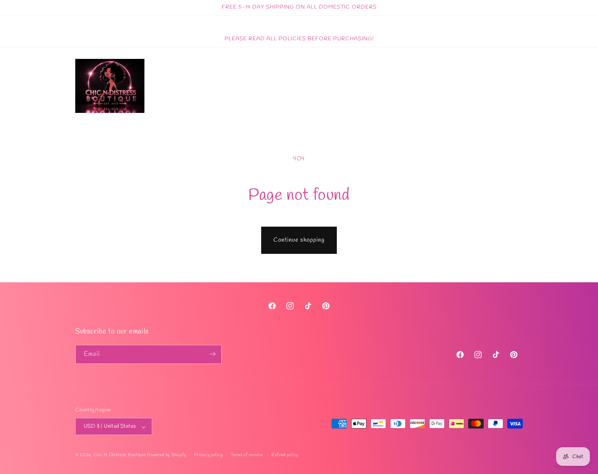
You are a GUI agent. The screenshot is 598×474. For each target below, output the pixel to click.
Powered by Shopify (166, 455)
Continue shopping (299, 240)
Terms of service (247, 455)
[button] (497, 86)
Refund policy (285, 455)
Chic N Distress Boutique (120, 455)
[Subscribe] (212, 354)
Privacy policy (208, 455)
